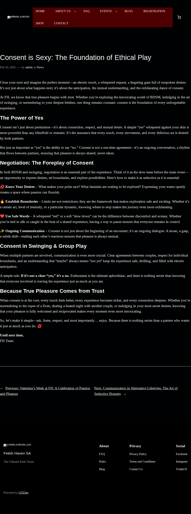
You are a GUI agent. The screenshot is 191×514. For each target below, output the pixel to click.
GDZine (23, 492)
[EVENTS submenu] (116, 11)
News (40, 67)
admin (29, 67)
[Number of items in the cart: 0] (179, 17)
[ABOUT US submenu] (75, 11)
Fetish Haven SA (17, 453)
